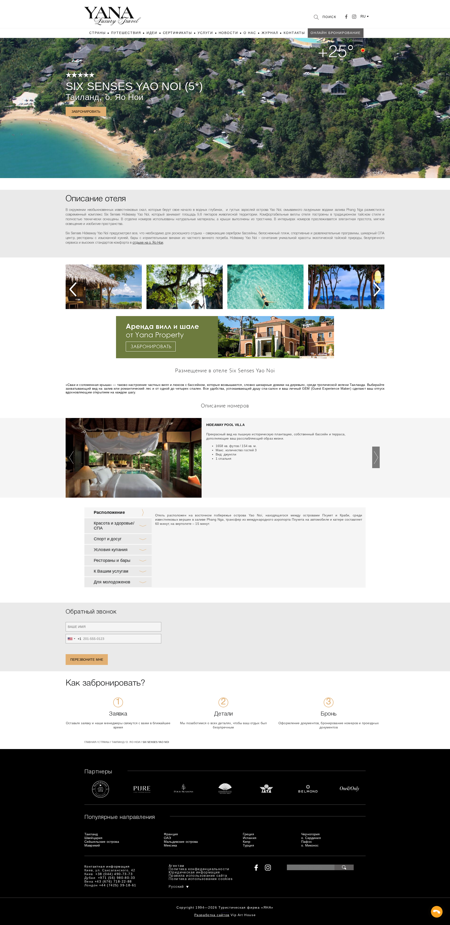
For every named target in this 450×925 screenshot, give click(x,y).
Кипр (247, 841)
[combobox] (73, 638)
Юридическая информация (194, 872)
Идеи (151, 33)
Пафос (306, 841)
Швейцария (93, 838)
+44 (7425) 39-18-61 (117, 885)
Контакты (294, 33)
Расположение (109, 512)
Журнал (270, 33)
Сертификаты (177, 33)
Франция (171, 834)
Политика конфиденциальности (199, 869)
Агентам (176, 866)
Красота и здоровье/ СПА (114, 525)
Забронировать (85, 111)
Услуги (205, 33)
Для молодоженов (112, 582)
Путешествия (126, 33)
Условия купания (111, 549)
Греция (248, 834)
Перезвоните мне (86, 659)
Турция (248, 845)
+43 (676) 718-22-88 (113, 881)
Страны (97, 33)
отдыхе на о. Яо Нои (148, 242)
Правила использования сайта (198, 875)
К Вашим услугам (111, 571)
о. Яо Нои (124, 97)
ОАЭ (167, 838)
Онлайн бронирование (336, 33)
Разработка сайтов (211, 915)
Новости (228, 33)
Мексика (170, 845)
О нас (250, 33)
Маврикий (92, 845)
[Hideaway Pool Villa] (134, 459)
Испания (249, 838)
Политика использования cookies (201, 879)
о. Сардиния (311, 838)
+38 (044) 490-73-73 (114, 874)
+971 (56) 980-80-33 (116, 878)
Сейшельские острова (101, 841)
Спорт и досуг (108, 539)
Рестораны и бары (112, 560)
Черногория (310, 834)
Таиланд (82, 97)
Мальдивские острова (181, 841)
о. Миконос (310, 845)
